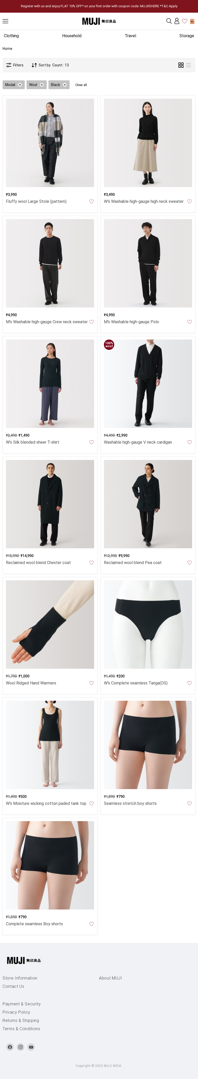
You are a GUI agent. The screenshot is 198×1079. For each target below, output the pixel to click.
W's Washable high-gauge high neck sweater (144, 201)
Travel (130, 35)
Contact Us (13, 986)
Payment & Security (22, 1003)
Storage (186, 35)
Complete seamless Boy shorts (34, 923)
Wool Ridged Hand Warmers (31, 683)
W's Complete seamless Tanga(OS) (136, 683)
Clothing (11, 35)
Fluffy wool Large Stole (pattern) (36, 201)
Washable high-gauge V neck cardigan (138, 442)
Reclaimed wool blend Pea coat (133, 562)
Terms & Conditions (21, 1028)
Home (7, 49)
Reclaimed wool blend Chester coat (38, 562)
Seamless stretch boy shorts (130, 803)
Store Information (20, 978)
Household (71, 35)
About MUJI (110, 978)
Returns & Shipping (21, 1020)
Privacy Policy (16, 1012)
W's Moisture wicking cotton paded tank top (46, 803)
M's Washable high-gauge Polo (131, 321)
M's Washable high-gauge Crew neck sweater (47, 321)
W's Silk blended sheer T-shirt (32, 442)
